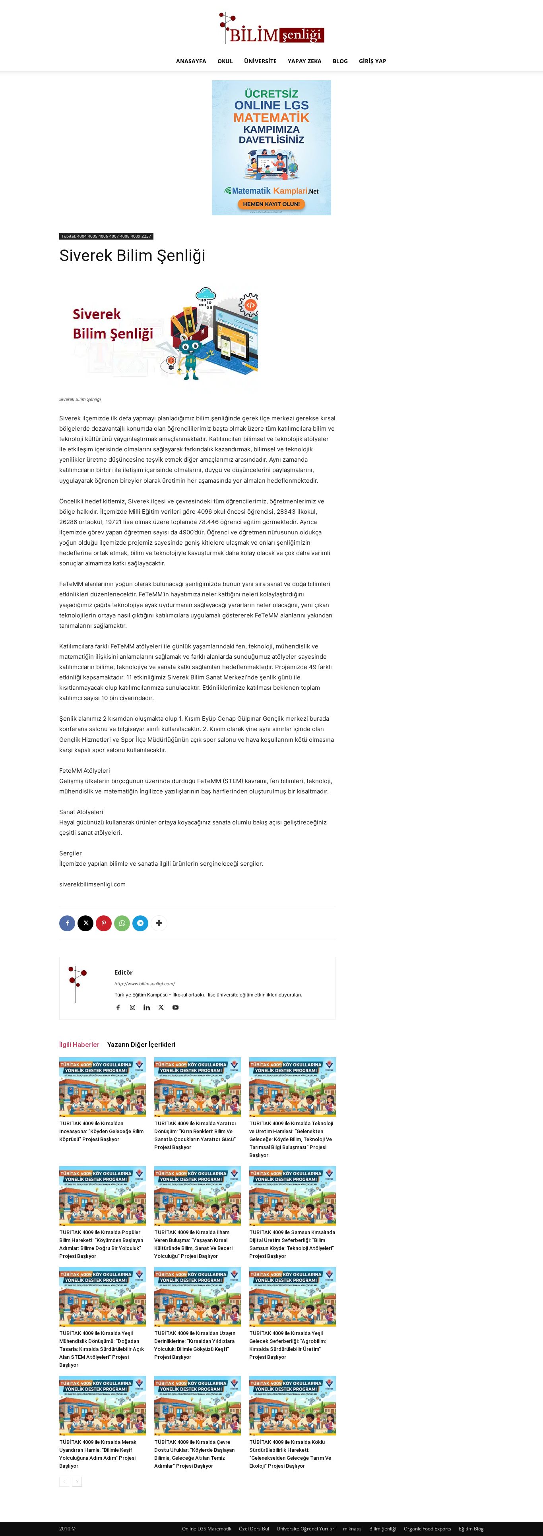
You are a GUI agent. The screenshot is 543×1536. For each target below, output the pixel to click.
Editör (123, 972)
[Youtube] (178, 1008)
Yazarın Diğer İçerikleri (141, 1045)
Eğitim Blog (471, 1528)
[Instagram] (135, 1008)
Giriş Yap (372, 61)
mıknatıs (352, 1528)
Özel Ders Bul (254, 1528)
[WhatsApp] (122, 923)
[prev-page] (64, 1482)
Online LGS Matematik (206, 1528)
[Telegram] (140, 923)
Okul (225, 61)
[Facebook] (67, 923)
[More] (159, 923)
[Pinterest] (104, 923)
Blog (340, 61)
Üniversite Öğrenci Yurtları (306, 1528)
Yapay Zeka (305, 61)
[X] (85, 923)
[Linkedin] (149, 1008)
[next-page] (77, 1482)
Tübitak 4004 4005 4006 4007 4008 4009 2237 (106, 236)
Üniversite (260, 61)
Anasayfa (191, 61)
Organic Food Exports (427, 1528)
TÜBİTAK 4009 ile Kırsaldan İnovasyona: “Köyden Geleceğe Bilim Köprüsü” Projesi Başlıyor (101, 1131)
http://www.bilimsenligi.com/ (144, 984)
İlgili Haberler (79, 1045)
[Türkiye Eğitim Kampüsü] (271, 26)
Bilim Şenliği (382, 1528)
